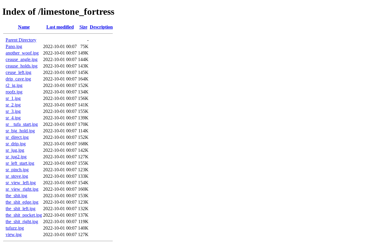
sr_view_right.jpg (22, 189)
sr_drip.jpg (16, 143)
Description (101, 26)
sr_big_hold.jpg (20, 130)
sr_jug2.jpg (16, 156)
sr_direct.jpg (17, 137)
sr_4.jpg (13, 117)
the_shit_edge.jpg (22, 202)
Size (83, 26)
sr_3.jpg (13, 111)
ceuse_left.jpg (18, 72)
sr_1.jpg (13, 98)
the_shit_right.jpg (22, 221)
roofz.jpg (14, 91)
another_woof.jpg (22, 52)
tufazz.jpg (15, 227)
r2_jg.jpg (14, 85)
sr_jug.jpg (15, 150)
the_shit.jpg (16, 195)
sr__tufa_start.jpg (22, 124)
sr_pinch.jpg (17, 169)
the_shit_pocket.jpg (24, 215)
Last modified (60, 26)
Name (24, 26)
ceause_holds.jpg (22, 65)
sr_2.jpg (13, 104)
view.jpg (14, 234)
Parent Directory (21, 39)
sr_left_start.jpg (20, 163)
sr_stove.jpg (17, 176)
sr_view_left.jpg (21, 182)
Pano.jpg (14, 46)
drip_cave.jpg (18, 78)
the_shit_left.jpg (20, 208)
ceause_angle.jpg (22, 59)
